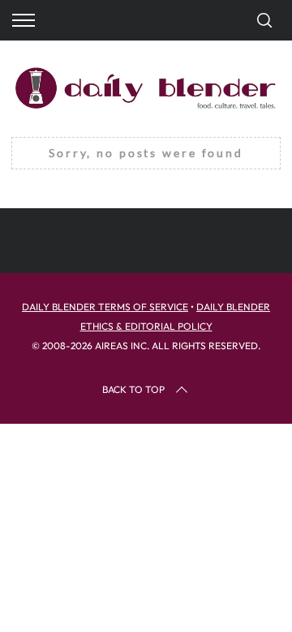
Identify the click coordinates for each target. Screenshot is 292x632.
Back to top (133, 389)
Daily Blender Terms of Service (105, 307)
